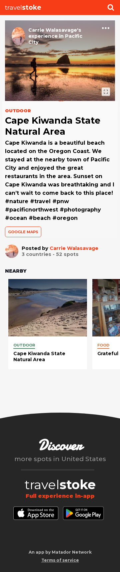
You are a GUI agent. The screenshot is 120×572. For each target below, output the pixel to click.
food (103, 345)
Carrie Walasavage (74, 248)
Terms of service (60, 560)
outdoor (24, 345)
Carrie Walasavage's (54, 30)
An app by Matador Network (60, 552)
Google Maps (23, 232)
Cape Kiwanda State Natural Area (39, 356)
